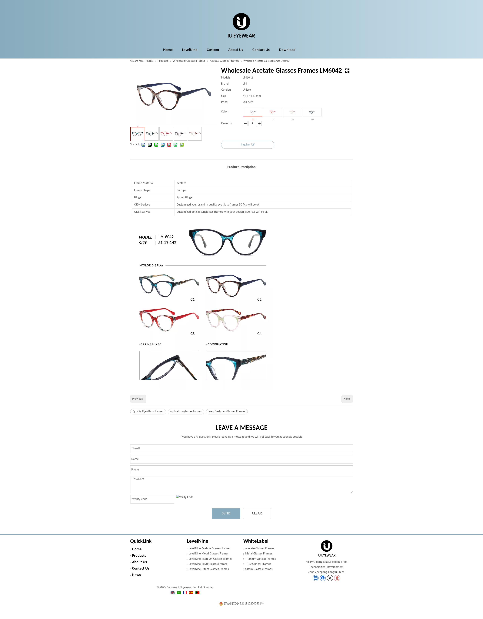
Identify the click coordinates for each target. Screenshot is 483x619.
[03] (292, 112)
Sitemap (208, 587)
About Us (139, 562)
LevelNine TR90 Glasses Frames (208, 564)
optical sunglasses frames (186, 411)
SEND (226, 513)
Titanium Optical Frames (260, 558)
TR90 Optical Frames (258, 564)
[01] (253, 112)
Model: (225, 77)
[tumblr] (337, 578)
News (136, 575)
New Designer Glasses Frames (226, 411)
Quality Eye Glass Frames (148, 411)
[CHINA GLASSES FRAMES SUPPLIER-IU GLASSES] (326, 548)
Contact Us (140, 568)
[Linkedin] (316, 578)
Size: (224, 96)
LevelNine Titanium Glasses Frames (210, 558)
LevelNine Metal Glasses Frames (208, 553)
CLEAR (257, 513)
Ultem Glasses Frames (258, 569)
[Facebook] (323, 578)
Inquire (245, 144)
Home (137, 549)
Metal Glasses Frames (258, 553)
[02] (272, 112)
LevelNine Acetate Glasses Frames (210, 548)
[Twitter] (330, 578)
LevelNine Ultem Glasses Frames (209, 569)
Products (139, 556)
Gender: (226, 89)
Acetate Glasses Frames (259, 548)
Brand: (225, 83)
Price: (224, 102)
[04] (312, 112)
